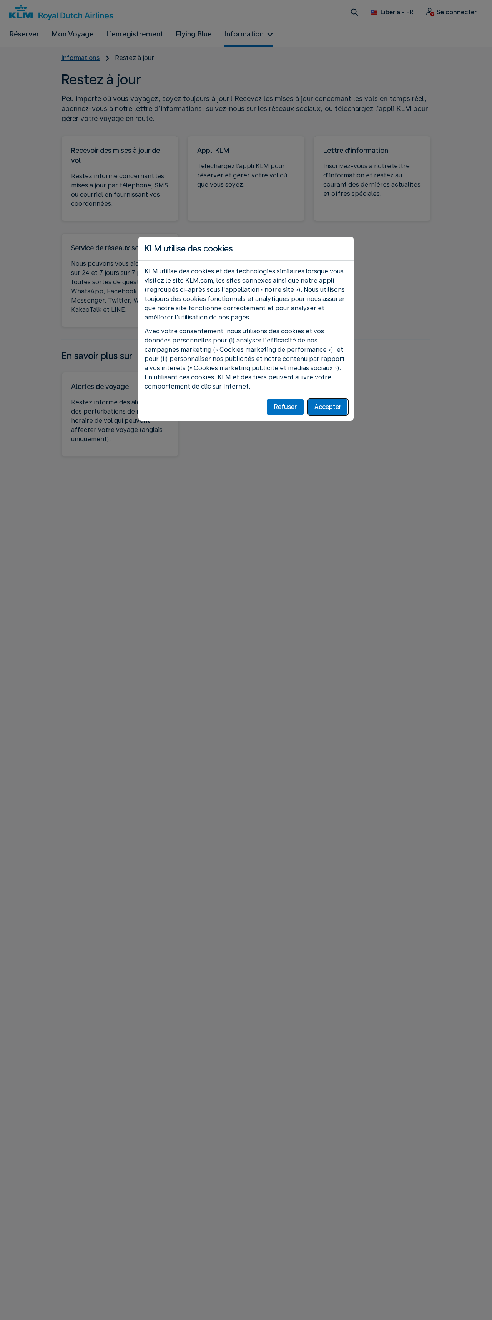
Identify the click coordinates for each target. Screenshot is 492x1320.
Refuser (285, 406)
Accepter (327, 406)
